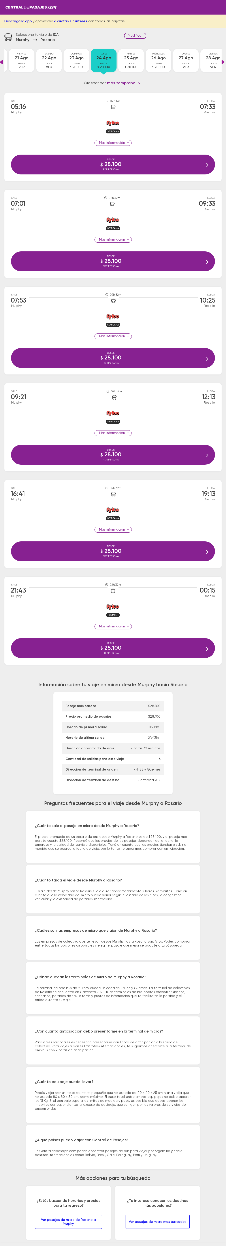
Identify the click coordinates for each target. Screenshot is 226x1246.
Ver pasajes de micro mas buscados (157, 1222)
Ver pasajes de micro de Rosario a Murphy (68, 1221)
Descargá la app (18, 21)
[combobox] (124, 83)
